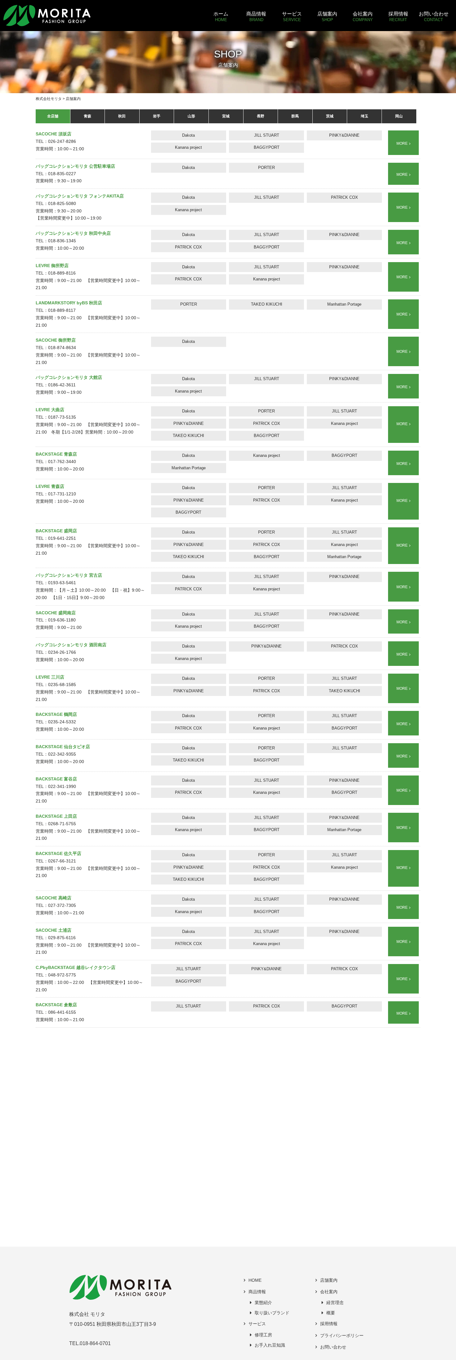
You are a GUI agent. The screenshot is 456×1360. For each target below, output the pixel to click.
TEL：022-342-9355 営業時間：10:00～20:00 (63, 754)
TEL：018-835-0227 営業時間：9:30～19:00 (75, 174)
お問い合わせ (333, 1347)
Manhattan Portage (344, 304)
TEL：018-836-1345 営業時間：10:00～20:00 (73, 241)
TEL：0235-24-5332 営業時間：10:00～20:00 (60, 722)
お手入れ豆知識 (270, 1345)
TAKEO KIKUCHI (266, 304)
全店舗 (52, 116)
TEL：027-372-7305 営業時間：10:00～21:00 (60, 905)
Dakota (188, 135)
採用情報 (329, 1323)
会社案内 (329, 1291)
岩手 (156, 116)
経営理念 (335, 1302)
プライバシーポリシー (342, 1335)
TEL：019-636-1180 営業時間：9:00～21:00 (59, 620)
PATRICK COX (344, 197)
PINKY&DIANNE (344, 135)
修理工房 (263, 1335)
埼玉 (364, 116)
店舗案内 (329, 1280)
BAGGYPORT (266, 147)
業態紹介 (263, 1302)
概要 (330, 1313)
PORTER (266, 167)
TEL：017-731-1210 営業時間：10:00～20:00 (60, 494)
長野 (260, 116)
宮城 (226, 116)
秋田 (122, 116)
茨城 (329, 116)
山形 (191, 116)
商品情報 (257, 1291)
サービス (257, 1323)
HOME (255, 1280)
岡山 (399, 116)
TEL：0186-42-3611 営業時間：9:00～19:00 (69, 385)
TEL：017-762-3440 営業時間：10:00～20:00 (60, 461)
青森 (87, 116)
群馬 (295, 116)
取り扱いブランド (272, 1313)
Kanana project (188, 147)
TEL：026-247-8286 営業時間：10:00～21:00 (60, 141)
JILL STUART (266, 135)
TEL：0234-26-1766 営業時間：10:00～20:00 (71, 652)
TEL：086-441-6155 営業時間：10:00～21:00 (60, 1012)
